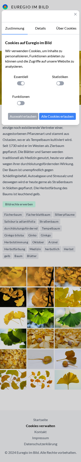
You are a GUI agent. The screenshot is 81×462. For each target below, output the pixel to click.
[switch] (21, 83)
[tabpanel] (40, 79)
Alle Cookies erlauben (57, 116)
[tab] (15, 28)
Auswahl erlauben (23, 116)
